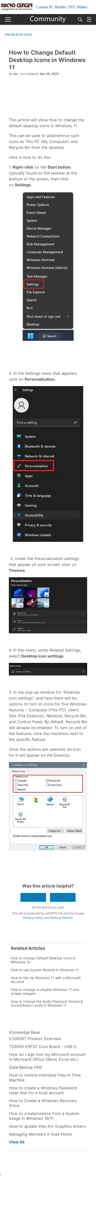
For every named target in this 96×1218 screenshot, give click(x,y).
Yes (33, 897)
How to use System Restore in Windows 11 (45, 970)
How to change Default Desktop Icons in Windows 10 (43, 960)
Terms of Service (61, 918)
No (63, 897)
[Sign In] (88, 19)
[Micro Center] (48, 19)
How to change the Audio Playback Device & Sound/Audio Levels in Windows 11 (47, 1003)
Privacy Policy (33, 918)
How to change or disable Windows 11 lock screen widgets (45, 991)
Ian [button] (16, 74)
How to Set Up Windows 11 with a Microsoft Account (46, 980)
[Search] (80, 19)
